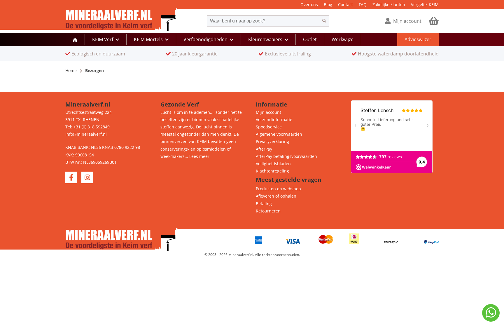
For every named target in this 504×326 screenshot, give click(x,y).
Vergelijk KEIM (425, 4)
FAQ (363, 4)
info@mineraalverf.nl (86, 134)
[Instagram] (87, 177)
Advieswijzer (418, 39)
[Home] (75, 39)
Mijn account (268, 112)
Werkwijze (343, 39)
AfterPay (264, 149)
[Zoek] (324, 21)
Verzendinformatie (274, 119)
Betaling (264, 203)
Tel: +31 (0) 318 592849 (87, 127)
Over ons (309, 4)
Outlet (310, 39)
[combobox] (263, 21)
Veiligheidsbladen (273, 163)
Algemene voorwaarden (279, 134)
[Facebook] (71, 177)
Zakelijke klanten (388, 4)
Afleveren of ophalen (276, 196)
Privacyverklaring (272, 141)
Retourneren (268, 211)
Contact (345, 4)
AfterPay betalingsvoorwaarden (286, 156)
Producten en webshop (278, 188)
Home (71, 70)
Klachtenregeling (272, 171)
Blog (328, 4)
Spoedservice (269, 127)
